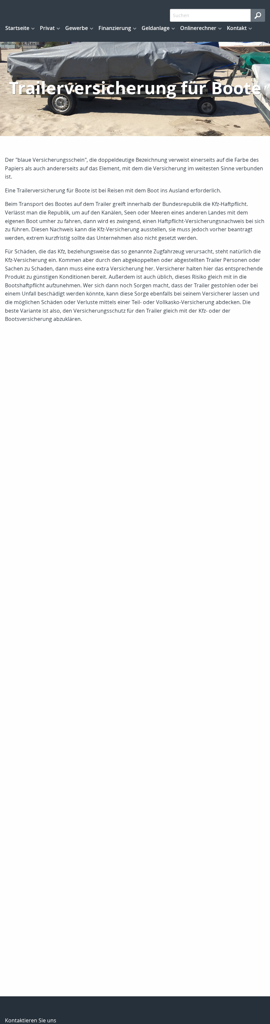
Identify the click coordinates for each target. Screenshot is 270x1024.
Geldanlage (156, 28)
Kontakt (237, 28)
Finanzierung (114, 28)
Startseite (17, 28)
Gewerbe (76, 28)
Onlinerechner (198, 28)
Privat (47, 28)
